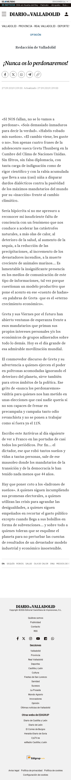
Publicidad (35, 622)
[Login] (66, 14)
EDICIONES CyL (59, 2)
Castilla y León (35, 668)
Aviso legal (14, 770)
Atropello (55, 5)
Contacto (35, 626)
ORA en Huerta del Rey (27, 5)
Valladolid (9, 26)
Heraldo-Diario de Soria (35, 733)
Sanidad (35, 681)
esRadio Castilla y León (35, 742)
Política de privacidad (31, 770)
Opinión (35, 34)
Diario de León (36, 725)
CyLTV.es (35, 738)
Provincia (25, 26)
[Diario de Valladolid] (35, 14)
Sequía (11, 563)
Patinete (44, 5)
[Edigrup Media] (35, 757)
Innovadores (35, 699)
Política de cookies (53, 770)
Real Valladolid (45, 26)
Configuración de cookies (35, 775)
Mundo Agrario (35, 694)
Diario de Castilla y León (35, 720)
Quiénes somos (35, 618)
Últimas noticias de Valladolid (35, 707)
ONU (52, 563)
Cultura (35, 672)
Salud (28, 563)
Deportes (35, 664)
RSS (36, 631)
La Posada (35, 690)
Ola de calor (41, 563)
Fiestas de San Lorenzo (35, 677)
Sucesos (35, 686)
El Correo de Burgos (35, 729)
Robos (20, 563)
